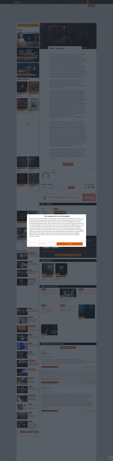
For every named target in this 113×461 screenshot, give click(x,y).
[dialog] (56, 230)
